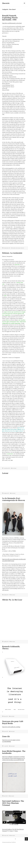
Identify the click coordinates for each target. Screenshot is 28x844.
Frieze (11, 831)
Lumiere (14, 248)
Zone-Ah (6, 736)
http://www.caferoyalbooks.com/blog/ (11, 726)
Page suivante (26, 839)
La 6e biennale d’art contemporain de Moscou (13, 499)
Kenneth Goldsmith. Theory (11, 647)
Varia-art (22, 248)
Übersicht (5, 3)
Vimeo (16, 831)
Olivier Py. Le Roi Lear (12, 599)
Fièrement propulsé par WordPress (9, 842)
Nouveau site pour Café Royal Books (12, 722)
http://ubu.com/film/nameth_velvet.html (12, 23)
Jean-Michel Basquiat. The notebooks (13, 752)
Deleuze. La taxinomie (12, 253)
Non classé (18, 248)
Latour (5, 473)
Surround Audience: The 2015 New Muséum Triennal (13, 803)
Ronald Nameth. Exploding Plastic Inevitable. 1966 (10, 17)
